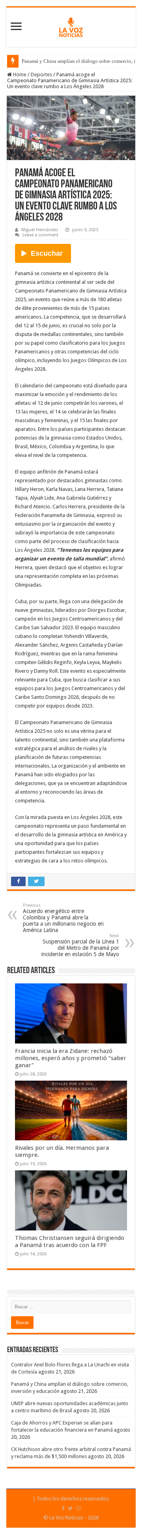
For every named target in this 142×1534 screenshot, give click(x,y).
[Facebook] (63, 1508)
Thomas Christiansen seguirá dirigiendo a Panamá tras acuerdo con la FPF (69, 1241)
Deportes (41, 74)
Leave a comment (40, 235)
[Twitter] (70, 1508)
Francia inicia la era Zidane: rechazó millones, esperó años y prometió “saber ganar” (70, 1058)
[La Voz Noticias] (71, 25)
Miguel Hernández (39, 229)
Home (19, 74)
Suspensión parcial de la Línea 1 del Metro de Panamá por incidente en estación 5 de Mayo (80, 945)
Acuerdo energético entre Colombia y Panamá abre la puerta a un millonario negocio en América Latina (63, 918)
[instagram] (78, 1508)
